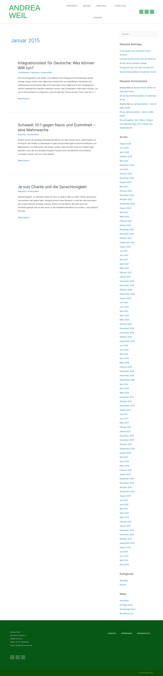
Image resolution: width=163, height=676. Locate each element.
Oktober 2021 (126, 238)
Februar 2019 (126, 367)
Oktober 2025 (126, 156)
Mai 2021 (124, 259)
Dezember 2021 (127, 229)
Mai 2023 (124, 186)
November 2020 (127, 285)
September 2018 (127, 380)
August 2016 (125, 453)
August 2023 (125, 182)
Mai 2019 (124, 354)
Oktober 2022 (126, 199)
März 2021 (124, 268)
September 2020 (127, 294)
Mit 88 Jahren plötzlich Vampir (133, 63)
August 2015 (125, 496)
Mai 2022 (124, 212)
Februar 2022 (126, 221)
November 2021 (127, 234)
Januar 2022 (125, 225)
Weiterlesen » (24, 98)
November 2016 (127, 440)
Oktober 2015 (126, 487)
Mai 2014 (124, 560)
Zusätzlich (120, 6)
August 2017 (125, 410)
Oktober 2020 (126, 289)
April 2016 (124, 461)
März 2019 (124, 362)
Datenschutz (143, 633)
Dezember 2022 (127, 195)
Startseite (71, 6)
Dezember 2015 (127, 478)
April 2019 (124, 358)
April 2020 (124, 315)
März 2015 (124, 517)
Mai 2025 (124, 161)
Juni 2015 (124, 504)
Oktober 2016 (126, 444)
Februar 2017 (126, 427)
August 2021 (125, 247)
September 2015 (127, 491)
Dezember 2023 (127, 178)
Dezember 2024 (127, 165)
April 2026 (124, 152)
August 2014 (125, 547)
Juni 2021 (124, 255)
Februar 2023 (126, 191)
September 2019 (127, 341)
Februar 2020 (126, 324)
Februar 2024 (126, 173)
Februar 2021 (126, 272)
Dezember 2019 (127, 328)
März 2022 (124, 216)
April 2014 (124, 564)
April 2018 (124, 388)
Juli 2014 (124, 551)
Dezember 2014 (127, 530)
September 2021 (127, 242)
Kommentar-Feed (127, 609)
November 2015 (127, 483)
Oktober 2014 (126, 539)
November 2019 (127, 332)
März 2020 (124, 319)
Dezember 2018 (127, 371)
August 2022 (125, 208)
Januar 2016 (125, 474)
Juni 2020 (124, 307)
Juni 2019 (124, 350)
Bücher (87, 6)
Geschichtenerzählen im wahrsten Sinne (138, 72)
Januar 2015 (125, 526)
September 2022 (127, 204)
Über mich (101, 6)
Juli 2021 (124, 251)
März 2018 (124, 393)
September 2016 (127, 448)
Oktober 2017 (126, 401)
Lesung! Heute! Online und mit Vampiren (138, 59)
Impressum (126, 633)
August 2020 (125, 298)
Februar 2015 (126, 521)
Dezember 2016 (127, 436)
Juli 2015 (124, 500)
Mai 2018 (124, 384)
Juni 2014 (124, 556)
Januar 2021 (125, 277)
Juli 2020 (124, 302)
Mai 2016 (124, 457)
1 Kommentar (24, 72)
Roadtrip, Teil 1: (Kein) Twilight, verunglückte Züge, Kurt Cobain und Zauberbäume (136, 124)
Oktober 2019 (126, 337)
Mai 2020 (124, 311)
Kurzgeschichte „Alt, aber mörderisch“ (137, 67)
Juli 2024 (124, 169)
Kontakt (98, 18)
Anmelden (124, 600)
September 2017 (127, 405)
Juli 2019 (124, 345)
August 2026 (125, 143)
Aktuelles (35, 72)
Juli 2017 (124, 414)
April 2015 (124, 513)
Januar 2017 (125, 431)
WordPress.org (126, 613)
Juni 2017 (124, 418)
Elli (121, 96)
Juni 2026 (124, 148)
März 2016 (124, 466)
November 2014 (127, 534)
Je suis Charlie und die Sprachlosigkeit (52, 186)
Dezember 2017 (127, 397)
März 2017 (124, 423)
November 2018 (127, 375)
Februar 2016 (126, 470)
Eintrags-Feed (126, 605)
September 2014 (127, 543)
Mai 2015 (124, 508)
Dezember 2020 (127, 281)
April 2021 (124, 264)
